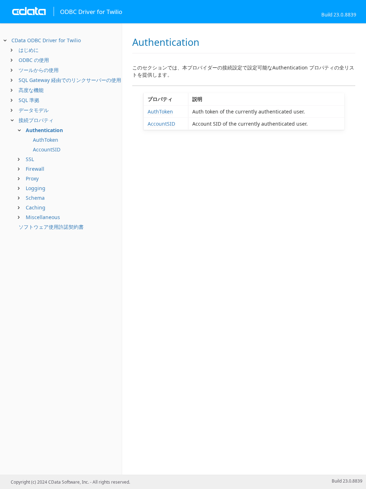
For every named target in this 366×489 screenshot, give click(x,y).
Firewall (35, 168)
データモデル (34, 110)
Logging (35, 188)
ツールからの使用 (39, 70)
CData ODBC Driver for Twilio (46, 40)
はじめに (29, 50)
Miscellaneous (43, 217)
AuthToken (45, 139)
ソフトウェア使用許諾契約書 (51, 226)
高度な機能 (31, 90)
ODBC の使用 (34, 60)
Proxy (32, 178)
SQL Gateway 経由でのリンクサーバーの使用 (70, 80)
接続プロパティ (36, 120)
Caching (35, 207)
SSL (30, 159)
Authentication (44, 130)
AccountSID (46, 149)
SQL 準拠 (29, 100)
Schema (35, 197)
